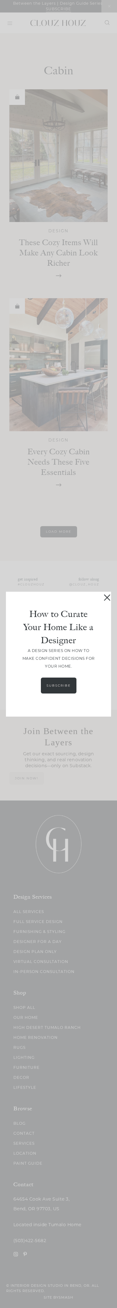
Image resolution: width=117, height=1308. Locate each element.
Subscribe (58, 686)
